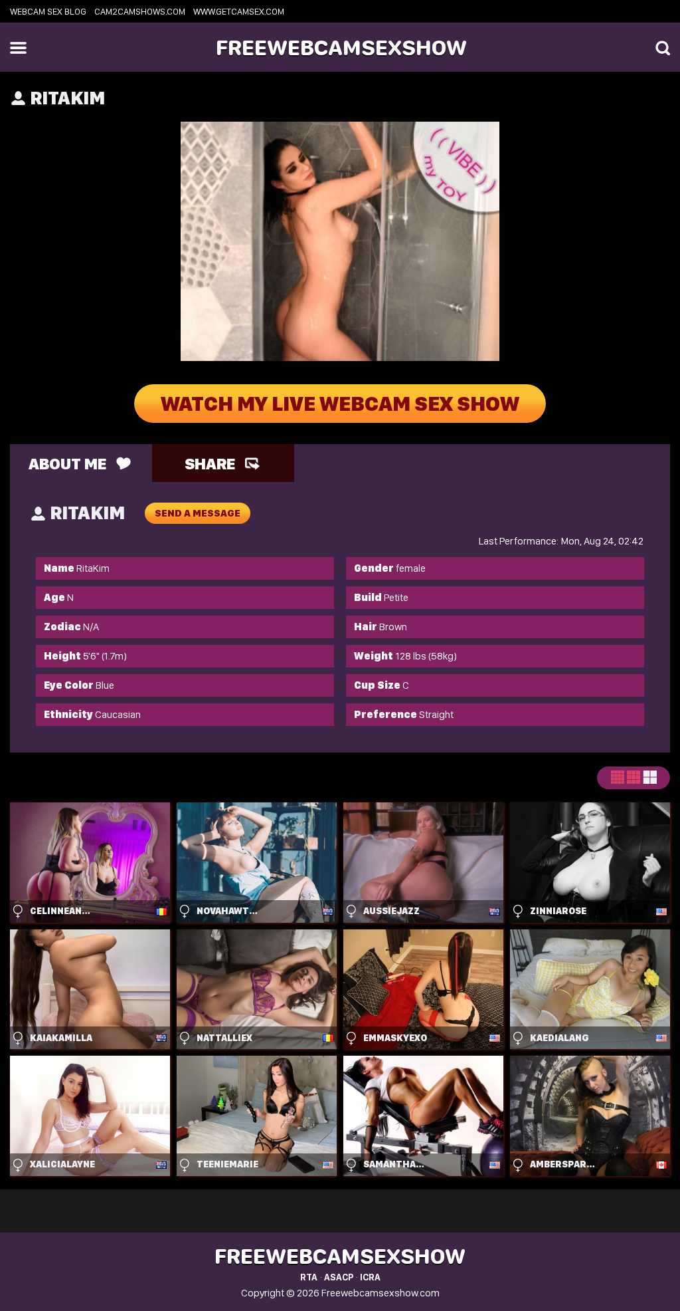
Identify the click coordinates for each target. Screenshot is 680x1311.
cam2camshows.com (139, 11)
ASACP (338, 1277)
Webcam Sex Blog (48, 11)
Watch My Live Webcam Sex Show (340, 403)
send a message (197, 513)
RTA (308, 1277)
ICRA (370, 1277)
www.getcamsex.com (238, 11)
